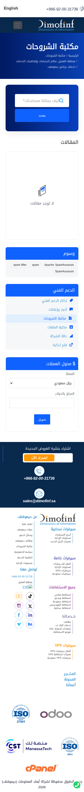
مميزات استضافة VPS (59, 654)
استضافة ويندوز (63, 598)
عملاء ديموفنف (24, 529)
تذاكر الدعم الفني (55, 301)
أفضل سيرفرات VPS (60, 651)
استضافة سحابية (62, 608)
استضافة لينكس (62, 595)
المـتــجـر (70, 674)
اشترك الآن (39, 458)
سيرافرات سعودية (61, 574)
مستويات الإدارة (63, 538)
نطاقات (67, 622)
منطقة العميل (25, 582)
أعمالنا (71, 685)
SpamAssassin (64, 271)
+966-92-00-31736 (21, 576)
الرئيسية (73, 55)
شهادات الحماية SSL (60, 629)
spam (35, 264)
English (11, 8)
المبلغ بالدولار (64, 394)
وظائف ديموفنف (23, 541)
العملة (70, 374)
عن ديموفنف (27, 516)
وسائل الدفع (25, 535)
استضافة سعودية (62, 601)
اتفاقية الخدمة (22, 557)
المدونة (70, 679)
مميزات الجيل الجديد (60, 541)
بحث (42, 115)
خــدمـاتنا (69, 616)
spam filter (20, 264)
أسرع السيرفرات (63, 534)
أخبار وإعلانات (58, 310)
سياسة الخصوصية (23, 552)
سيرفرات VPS (65, 645)
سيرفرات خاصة (65, 558)
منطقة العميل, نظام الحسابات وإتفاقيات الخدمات (45, 61)
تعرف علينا (27, 524)
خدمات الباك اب (63, 625)
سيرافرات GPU (63, 570)
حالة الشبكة (59, 336)
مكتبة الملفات (57, 327)
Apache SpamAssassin (59, 264)
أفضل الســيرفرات (62, 564)
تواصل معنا (28, 569)
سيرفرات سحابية (63, 529)
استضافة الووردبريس (60, 605)
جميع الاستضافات (62, 587)
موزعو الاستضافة (62, 632)
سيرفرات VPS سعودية (59, 658)
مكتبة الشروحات (55, 55)
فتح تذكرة (60, 345)
